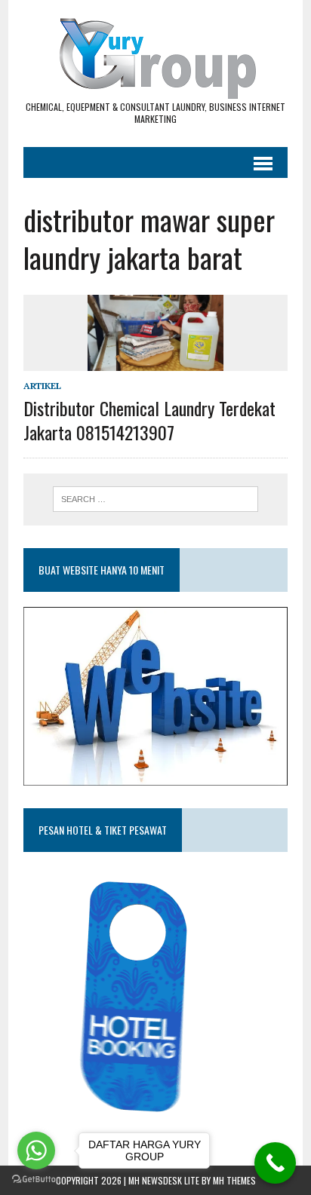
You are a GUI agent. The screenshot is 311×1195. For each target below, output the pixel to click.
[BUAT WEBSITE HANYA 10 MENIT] (155, 775)
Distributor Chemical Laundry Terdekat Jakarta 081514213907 (149, 419)
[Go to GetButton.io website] (36, 1179)
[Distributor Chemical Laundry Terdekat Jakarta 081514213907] (155, 361)
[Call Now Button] (275, 1163)
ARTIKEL (42, 385)
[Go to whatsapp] (36, 1150)
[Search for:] (155, 497)
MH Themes (234, 1180)
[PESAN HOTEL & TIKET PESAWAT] (138, 1117)
